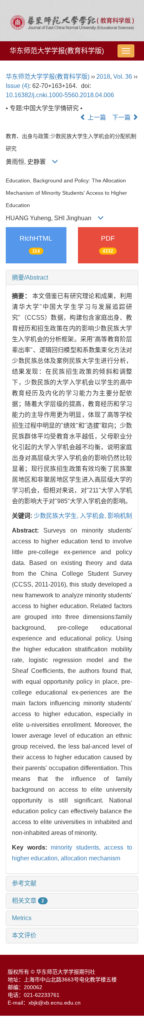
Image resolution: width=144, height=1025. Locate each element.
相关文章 (28, 900)
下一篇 (122, 117)
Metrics (21, 918)
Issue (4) (17, 86)
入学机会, (94, 515)
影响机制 (120, 515)
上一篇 (96, 117)
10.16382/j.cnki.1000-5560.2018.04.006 (60, 95)
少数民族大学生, (57, 515)
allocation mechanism (90, 858)
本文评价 (24, 935)
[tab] (72, 277)
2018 (103, 76)
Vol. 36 (122, 76)
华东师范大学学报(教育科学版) (57, 51)
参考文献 (24, 883)
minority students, (77, 847)
